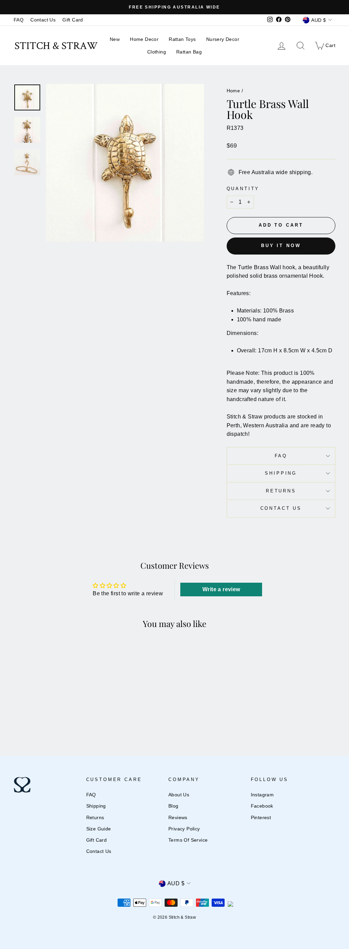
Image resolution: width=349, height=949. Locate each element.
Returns (281, 490)
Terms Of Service (188, 840)
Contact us (281, 508)
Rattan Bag (189, 52)
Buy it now (281, 245)
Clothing (156, 52)
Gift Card (72, 19)
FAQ (19, 19)
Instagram (262, 794)
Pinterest (261, 817)
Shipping (281, 473)
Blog (173, 806)
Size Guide (98, 828)
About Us (178, 794)
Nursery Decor (222, 39)
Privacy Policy (184, 828)
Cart (324, 45)
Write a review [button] (221, 589)
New (115, 39)
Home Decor (144, 39)
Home (233, 90)
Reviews (177, 817)
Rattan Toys (182, 39)
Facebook (262, 806)
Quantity (243, 188)
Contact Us (43, 19)
